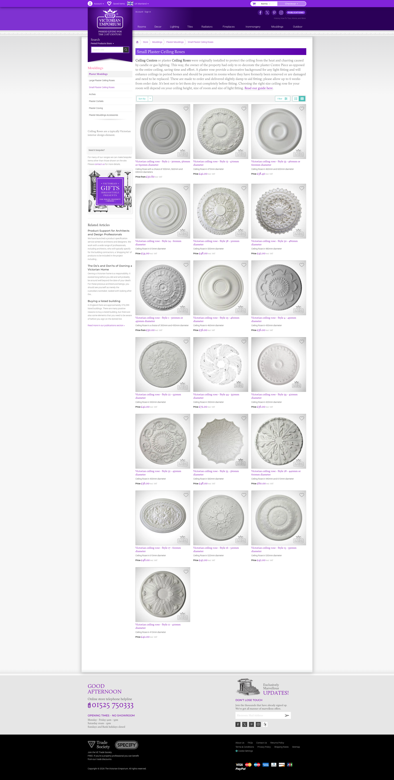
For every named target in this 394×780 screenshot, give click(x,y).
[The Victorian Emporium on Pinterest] (274, 12)
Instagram (258, 724)
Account (139, 12)
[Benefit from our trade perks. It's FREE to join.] (99, 745)
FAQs (250, 743)
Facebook (237, 724)
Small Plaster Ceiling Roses (102, 87)
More (304, 18)
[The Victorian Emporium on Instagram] (281, 12)
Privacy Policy (264, 747)
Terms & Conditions (244, 747)
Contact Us (261, 743)
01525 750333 (113, 704)
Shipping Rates (281, 747)
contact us (99, 164)
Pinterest (251, 724)
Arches (92, 94)
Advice (294, 18)
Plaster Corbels (96, 101)
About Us (239, 743)
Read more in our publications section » (106, 325)
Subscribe (287, 715)
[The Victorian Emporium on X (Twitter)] (267, 12)
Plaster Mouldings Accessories (103, 115)
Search (95, 39)
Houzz (265, 724)
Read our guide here (259, 88)
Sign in (148, 12)
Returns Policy (277, 743)
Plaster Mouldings (98, 74)
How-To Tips (286, 18)
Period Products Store (101, 43)
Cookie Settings (245, 751)
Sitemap (296, 747)
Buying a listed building (104, 301)
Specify (126, 745)
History (277, 18)
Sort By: (142, 98)
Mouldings (95, 67)
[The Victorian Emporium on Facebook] (260, 12)
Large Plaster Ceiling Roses (102, 80)
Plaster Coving (96, 108)
